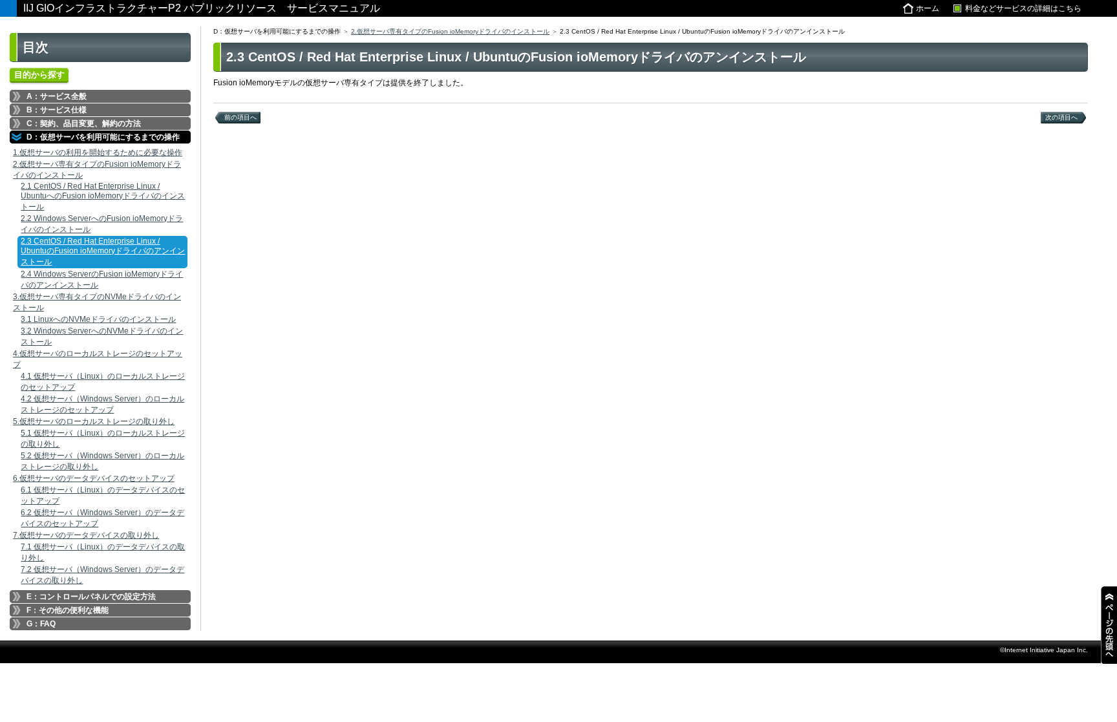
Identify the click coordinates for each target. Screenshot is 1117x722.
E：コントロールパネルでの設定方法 (91, 596)
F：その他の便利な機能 (68, 610)
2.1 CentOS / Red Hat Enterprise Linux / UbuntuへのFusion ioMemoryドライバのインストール (103, 196)
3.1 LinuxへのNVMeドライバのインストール (98, 319)
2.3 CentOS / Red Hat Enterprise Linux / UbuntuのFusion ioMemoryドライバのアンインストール (103, 251)
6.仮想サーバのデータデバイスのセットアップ (94, 478)
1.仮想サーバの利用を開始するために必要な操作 (97, 152)
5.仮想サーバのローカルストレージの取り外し (94, 421)
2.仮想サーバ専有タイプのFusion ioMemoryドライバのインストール (450, 31)
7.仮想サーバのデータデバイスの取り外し (86, 535)
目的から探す (39, 75)
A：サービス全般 (57, 96)
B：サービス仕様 (57, 109)
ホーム (927, 8)
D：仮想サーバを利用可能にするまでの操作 (103, 137)
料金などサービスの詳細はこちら (1023, 8)
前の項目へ (240, 117)
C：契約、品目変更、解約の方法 (84, 123)
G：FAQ (41, 623)
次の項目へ (1061, 117)
